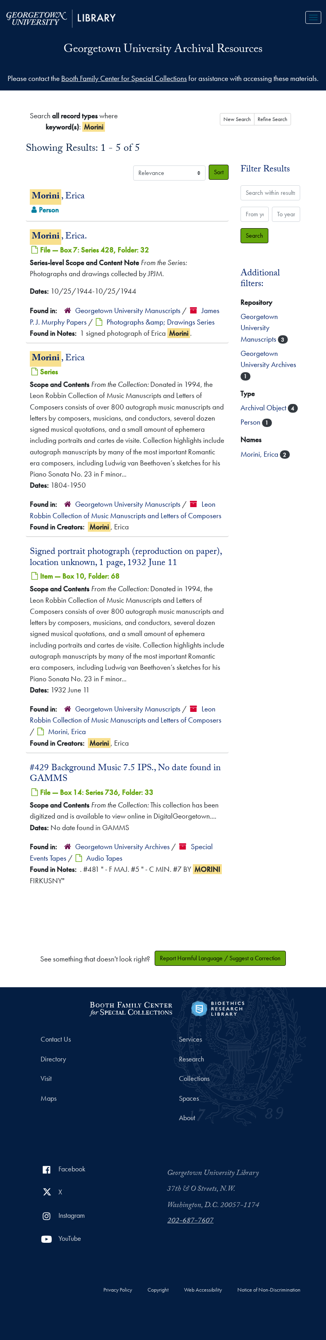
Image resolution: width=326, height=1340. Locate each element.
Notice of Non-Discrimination (269, 1290)
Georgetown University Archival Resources (163, 50)
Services (190, 1039)
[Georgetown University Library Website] (61, 18)
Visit (46, 1078)
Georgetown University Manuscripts (127, 310)
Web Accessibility (203, 1290)
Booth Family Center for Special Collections (124, 78)
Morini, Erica (67, 731)
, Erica (58, 197)
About (187, 1117)
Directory (53, 1059)
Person (251, 422)
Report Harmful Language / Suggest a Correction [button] (220, 958)
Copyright (158, 1290)
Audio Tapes (104, 858)
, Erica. (59, 237)
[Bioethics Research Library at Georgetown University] (217, 1008)
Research (191, 1059)
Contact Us (56, 1039)
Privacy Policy (117, 1290)
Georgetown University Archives (123, 847)
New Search (237, 119)
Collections (194, 1078)
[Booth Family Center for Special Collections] (130, 1008)
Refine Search (272, 119)
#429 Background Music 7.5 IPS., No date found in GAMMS (125, 774)
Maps (48, 1098)
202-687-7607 (190, 1221)
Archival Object (264, 408)
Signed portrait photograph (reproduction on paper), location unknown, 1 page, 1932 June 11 (125, 558)
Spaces (189, 1098)
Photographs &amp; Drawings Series (161, 322)
